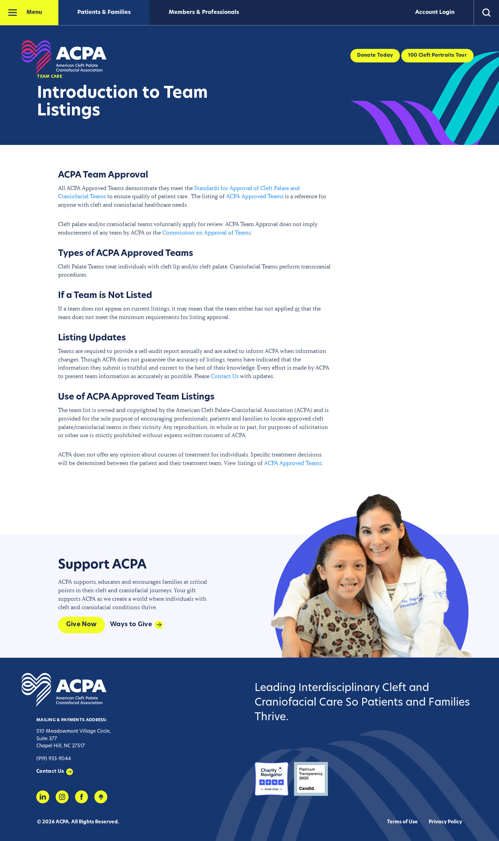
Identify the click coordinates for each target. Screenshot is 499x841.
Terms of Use (402, 822)
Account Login (435, 12)
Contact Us (225, 376)
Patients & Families (104, 12)
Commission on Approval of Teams (206, 232)
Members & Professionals (204, 12)
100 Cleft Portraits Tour (437, 55)
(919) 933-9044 (53, 759)
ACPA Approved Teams (254, 196)
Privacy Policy (445, 822)
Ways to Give (131, 625)
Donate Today (375, 55)
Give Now (81, 625)
